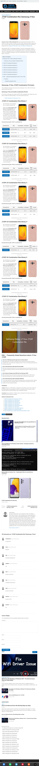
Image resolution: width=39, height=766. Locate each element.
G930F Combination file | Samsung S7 (9, 740)
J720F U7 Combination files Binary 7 (10, 74)
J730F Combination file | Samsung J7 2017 (10, 744)
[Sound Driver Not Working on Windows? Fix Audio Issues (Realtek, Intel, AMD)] (5, 690)
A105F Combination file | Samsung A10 (9, 742)
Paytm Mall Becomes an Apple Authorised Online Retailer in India (17, 410)
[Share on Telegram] (16, 764)
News (21, 11)
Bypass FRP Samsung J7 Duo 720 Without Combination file (20, 45)
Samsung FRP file (9, 414)
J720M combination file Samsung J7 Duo (12, 98)
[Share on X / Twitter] (35, 764)
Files (2, 11)
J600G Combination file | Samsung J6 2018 (10, 729)
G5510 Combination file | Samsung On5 (12, 400)
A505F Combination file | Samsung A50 (9, 751)
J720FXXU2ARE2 (6, 175)
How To (17, 11)
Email (3, 639)
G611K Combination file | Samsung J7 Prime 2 (13, 398)
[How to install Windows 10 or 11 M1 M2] (5, 696)
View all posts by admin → (14, 527)
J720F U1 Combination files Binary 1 (10, 63)
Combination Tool (7, 11)
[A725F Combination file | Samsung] (19, 488)
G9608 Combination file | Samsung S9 (12, 404)
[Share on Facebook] (4, 764)
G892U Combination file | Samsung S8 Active (13, 405)
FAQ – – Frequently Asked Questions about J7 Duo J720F (14, 76)
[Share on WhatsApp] (10, 764)
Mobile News (32, 11)
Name (3, 634)
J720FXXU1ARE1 (5, 132)
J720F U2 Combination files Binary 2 (10, 65)
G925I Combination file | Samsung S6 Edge (13, 409)
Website (3, 644)
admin (4, 18)
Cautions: (6, 78)
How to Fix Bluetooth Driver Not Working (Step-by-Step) (13, 714)
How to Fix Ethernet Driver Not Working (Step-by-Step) (16, 705)
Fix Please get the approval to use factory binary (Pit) (12, 727)
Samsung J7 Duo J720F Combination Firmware (12, 58)
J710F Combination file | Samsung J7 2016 (10, 749)
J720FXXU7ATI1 (5, 324)
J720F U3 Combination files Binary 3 (10, 67)
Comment (4, 620)
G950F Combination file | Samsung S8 (9, 733)
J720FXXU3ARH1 (6, 210)
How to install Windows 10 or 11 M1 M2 (16, 694)
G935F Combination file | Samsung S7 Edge (10, 738)
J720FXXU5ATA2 (6, 285)
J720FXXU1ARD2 (6, 136)
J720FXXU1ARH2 (6, 129)
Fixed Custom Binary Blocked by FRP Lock (10, 731)
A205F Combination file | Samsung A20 (9, 747)
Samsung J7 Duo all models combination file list (13, 60)
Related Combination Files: (11, 81)
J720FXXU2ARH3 (6, 171)
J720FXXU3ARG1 (6, 214)
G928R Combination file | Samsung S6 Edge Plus (14, 408)
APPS (13, 11)
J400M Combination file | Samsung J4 (9, 735)
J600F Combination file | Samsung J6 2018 (10, 753)
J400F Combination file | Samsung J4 (9, 737)
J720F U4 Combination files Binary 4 (10, 69)
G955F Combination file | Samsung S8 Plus (10, 746)
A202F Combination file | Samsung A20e (12, 402)
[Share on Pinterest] (22, 764)
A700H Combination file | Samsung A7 (12, 401)
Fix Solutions (26, 11)
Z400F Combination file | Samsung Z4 (12, 406)
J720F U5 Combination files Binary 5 (10, 72)
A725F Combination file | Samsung (9, 500)
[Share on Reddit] (29, 764)
